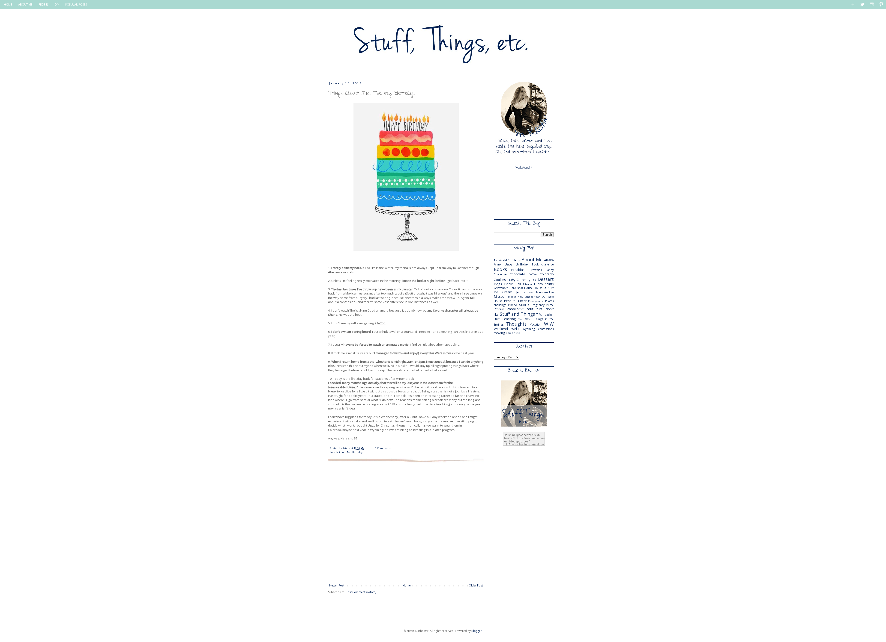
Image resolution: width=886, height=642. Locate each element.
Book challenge (543, 264)
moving (499, 333)
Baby (508, 264)
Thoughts (516, 324)
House (528, 288)
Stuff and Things (517, 314)
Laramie (528, 292)
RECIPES (43, 4)
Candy (549, 270)
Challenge (500, 274)
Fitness (527, 284)
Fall (518, 284)
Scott (520, 309)
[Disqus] (406, 522)
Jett (518, 292)
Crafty (511, 280)
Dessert (546, 279)
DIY (57, 4)
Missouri (500, 296)
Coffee (533, 274)
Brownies (536, 270)
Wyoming (529, 329)
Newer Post (336, 585)
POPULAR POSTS (76, 4)
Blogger (476, 631)
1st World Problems (507, 260)
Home (407, 585)
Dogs (498, 284)
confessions (546, 329)
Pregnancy (538, 305)
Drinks (509, 284)
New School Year (529, 296)
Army (498, 264)
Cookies (500, 279)
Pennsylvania (536, 301)
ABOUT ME (25, 4)
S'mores (499, 309)
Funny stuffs (544, 284)
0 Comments (382, 448)
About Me (345, 452)
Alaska (549, 260)
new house (513, 333)
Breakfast (518, 270)
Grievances (501, 288)
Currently (523, 279)
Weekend (501, 329)
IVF (552, 288)
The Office (525, 319)
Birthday (357, 452)
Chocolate (517, 274)
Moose (512, 296)
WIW (549, 324)
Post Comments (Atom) (361, 592)
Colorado (547, 274)
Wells (515, 329)
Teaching (509, 319)
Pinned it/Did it (518, 305)
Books (500, 269)
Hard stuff (516, 288)
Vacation (535, 325)
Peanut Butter (515, 301)
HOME (8, 4)
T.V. (539, 314)
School (511, 309)
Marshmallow (545, 292)
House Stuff (541, 288)
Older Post (476, 585)
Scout (529, 309)
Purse (550, 305)
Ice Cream (503, 292)
